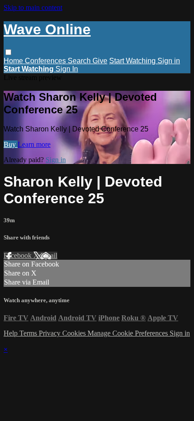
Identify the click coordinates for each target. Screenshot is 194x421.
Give (99, 61)
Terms (29, 333)
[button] (8, 52)
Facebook (18, 255)
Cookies (75, 333)
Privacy (50, 333)
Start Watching (133, 61)
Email (49, 255)
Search (80, 61)
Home (14, 61)
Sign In (66, 69)
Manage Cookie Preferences (129, 333)
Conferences (46, 61)
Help (11, 333)
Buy (11, 144)
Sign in (168, 61)
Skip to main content (33, 7)
